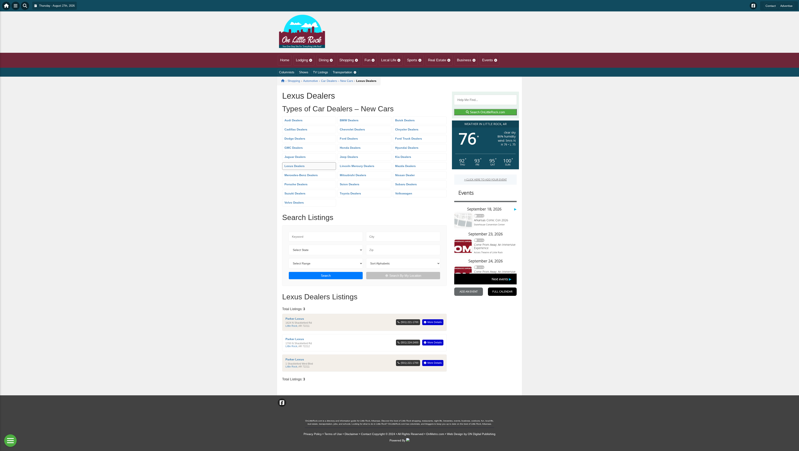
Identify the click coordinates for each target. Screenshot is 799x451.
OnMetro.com (435, 434)
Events (487, 60)
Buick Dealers (405, 120)
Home (284, 60)
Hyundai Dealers (406, 147)
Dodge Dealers (294, 138)
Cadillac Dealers (295, 129)
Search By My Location (405, 275)
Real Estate (437, 60)
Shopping (346, 60)
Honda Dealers (350, 147)
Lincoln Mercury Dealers (357, 166)
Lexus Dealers (294, 166)
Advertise (786, 5)
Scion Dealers (349, 184)
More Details (434, 322)
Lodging (302, 60)
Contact (771, 5)
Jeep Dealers (349, 157)
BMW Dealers (349, 120)
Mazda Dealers (405, 166)
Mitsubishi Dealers (353, 175)
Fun (367, 60)
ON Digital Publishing (481, 434)
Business (464, 60)
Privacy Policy (313, 434)
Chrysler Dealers (406, 129)
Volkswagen (403, 193)
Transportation (342, 72)
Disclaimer (351, 434)
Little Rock (291, 325)
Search (326, 275)
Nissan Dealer (405, 175)
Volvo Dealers (294, 202)
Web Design (455, 434)
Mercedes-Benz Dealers (301, 175)
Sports (412, 60)
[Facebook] (753, 5)
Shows (303, 72)
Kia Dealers (403, 157)
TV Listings (320, 72)
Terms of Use (333, 434)
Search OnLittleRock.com (487, 112)
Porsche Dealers (296, 184)
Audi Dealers (293, 120)
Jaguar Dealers (295, 157)
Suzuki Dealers (294, 193)
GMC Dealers (293, 147)
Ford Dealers (349, 138)
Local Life (388, 60)
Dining (324, 60)
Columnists (286, 72)
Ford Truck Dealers (408, 138)
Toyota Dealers (350, 193)
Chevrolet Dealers (352, 129)
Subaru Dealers (406, 184)
